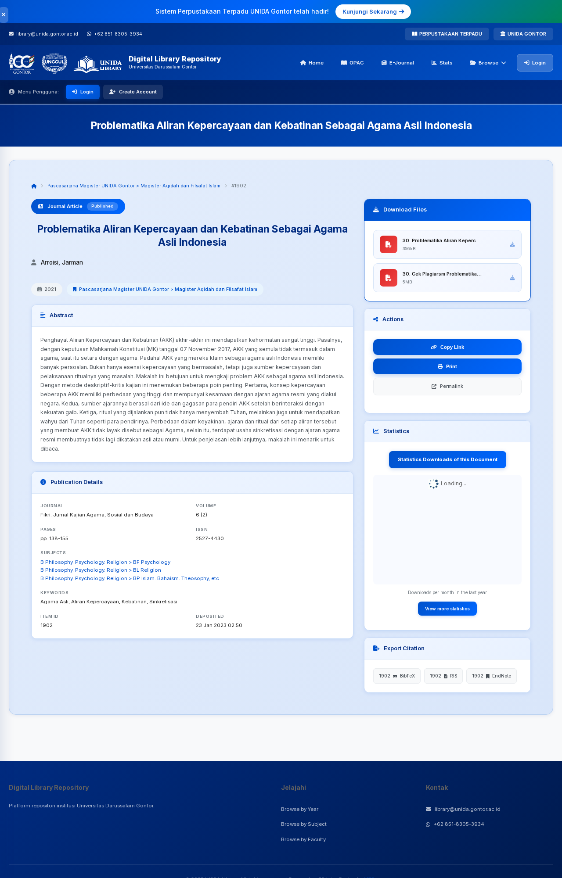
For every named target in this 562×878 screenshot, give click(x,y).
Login (539, 63)
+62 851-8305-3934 (459, 824)
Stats (446, 63)
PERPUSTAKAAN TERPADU (450, 34)
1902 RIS (443, 675)
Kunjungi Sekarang (369, 11)
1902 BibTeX (397, 675)
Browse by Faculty (303, 839)
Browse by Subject (304, 824)
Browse (488, 63)
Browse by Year (299, 809)
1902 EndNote (491, 675)
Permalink (451, 386)
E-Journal (401, 63)
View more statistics (447, 608)
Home (316, 63)
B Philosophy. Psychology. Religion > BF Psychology (105, 562)
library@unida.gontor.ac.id (468, 809)
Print (451, 366)
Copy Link (452, 347)
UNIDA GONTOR (527, 34)
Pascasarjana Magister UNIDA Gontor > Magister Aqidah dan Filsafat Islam (133, 186)
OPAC (356, 63)
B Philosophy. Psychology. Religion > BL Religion (100, 570)
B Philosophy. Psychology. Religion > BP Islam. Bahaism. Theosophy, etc (129, 578)
